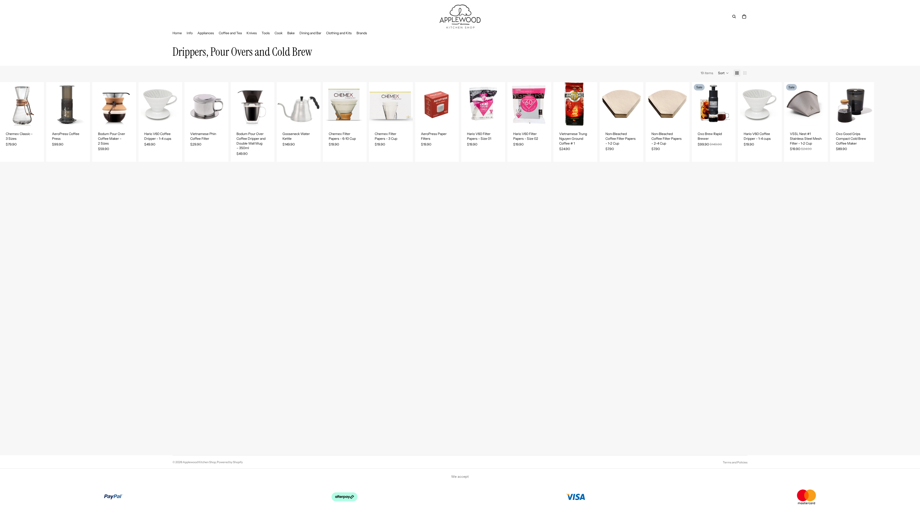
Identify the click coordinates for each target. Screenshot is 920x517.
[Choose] (36, 118)
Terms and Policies (735, 462)
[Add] (82, 118)
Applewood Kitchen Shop (199, 462)
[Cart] (744, 16)
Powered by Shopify (230, 462)
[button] (723, 73)
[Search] (734, 16)
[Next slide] (38, 104)
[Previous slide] (5, 104)
